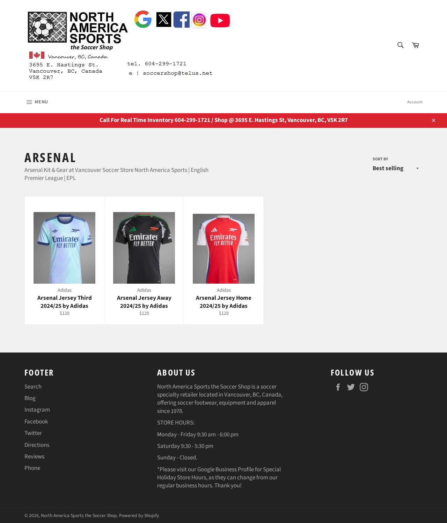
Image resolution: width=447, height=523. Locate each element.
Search (33, 387)
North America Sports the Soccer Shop (79, 515)
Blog (30, 398)
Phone (32, 468)
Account (415, 102)
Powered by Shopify (139, 515)
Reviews (34, 456)
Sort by (380, 159)
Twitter (33, 433)
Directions (36, 445)
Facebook (36, 421)
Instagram (37, 410)
